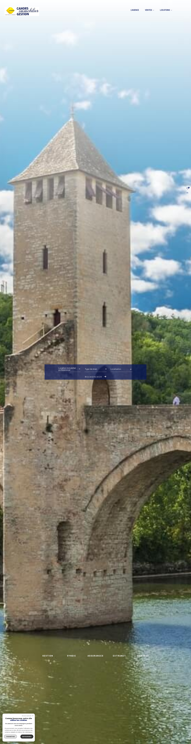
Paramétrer (10, 736)
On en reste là (26, 716)
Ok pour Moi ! (27, 736)
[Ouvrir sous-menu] (153, 10)
